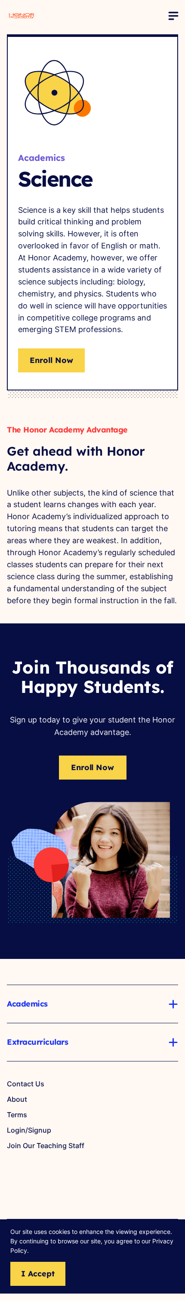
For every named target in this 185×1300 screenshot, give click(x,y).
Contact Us (25, 1083)
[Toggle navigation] (173, 15)
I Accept (38, 1274)
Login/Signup (29, 1130)
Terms (17, 1114)
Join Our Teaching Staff (45, 1145)
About (17, 1099)
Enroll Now (51, 360)
